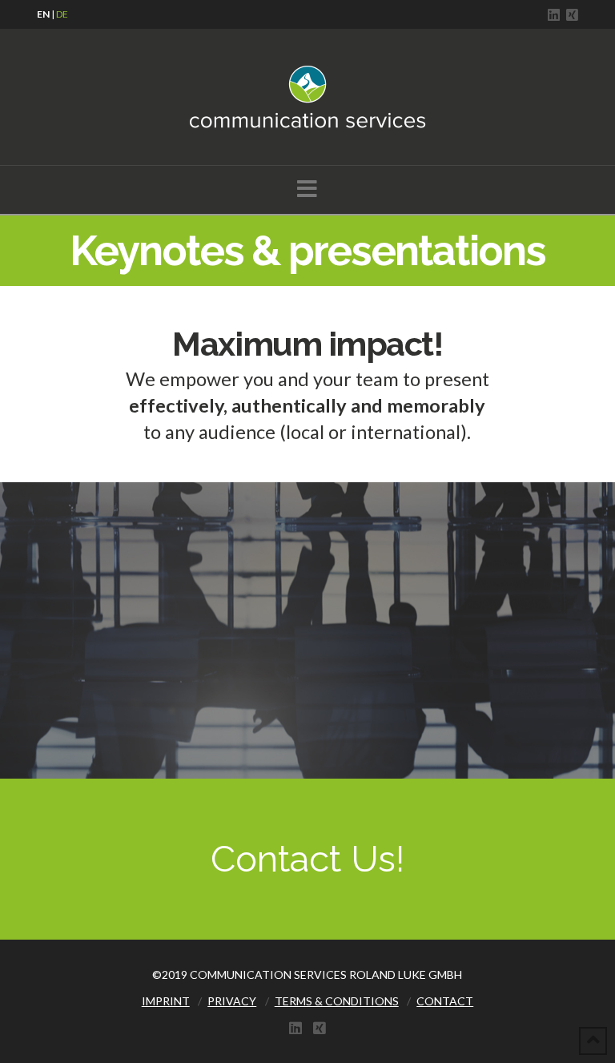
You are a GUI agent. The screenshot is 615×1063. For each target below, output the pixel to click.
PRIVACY (231, 1001)
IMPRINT (166, 1001)
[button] (307, 188)
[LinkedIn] (554, 15)
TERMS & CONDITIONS (337, 1001)
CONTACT (444, 1001)
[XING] (572, 15)
